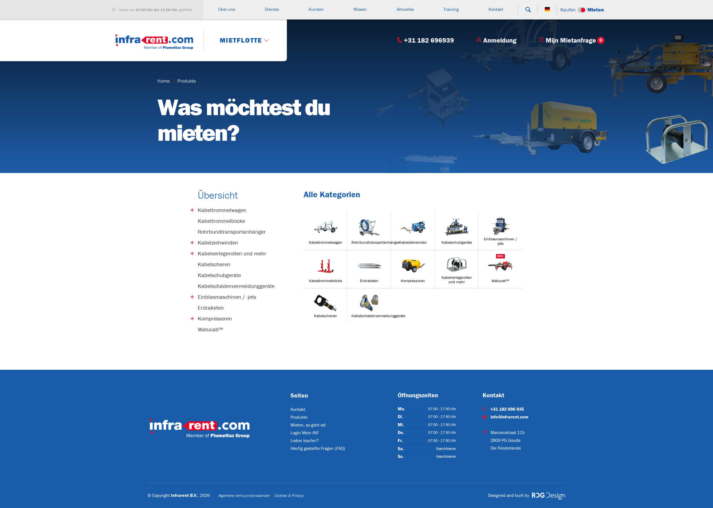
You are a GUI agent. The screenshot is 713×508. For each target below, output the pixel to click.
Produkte (186, 81)
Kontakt (297, 409)
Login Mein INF (304, 432)
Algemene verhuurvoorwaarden (244, 495)
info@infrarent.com (509, 417)
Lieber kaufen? (304, 440)
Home (163, 81)
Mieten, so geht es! (308, 425)
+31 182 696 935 (507, 409)
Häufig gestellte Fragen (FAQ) (317, 448)
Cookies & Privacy (289, 495)
